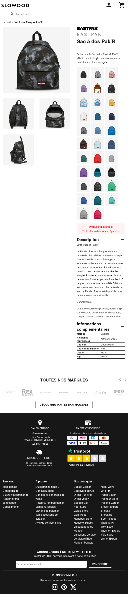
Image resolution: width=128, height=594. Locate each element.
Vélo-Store (107, 534)
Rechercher (22, 14)
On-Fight (106, 491)
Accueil (7, 22)
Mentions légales (46, 507)
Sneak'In (106, 510)
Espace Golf (81, 503)
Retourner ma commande (11, 501)
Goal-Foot (80, 514)
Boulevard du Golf (84, 491)
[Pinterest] (64, 587)
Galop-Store (81, 510)
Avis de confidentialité (49, 522)
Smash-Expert (109, 507)
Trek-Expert (107, 526)
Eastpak (89, 34)
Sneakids (106, 514)
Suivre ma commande (15, 495)
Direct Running (83, 495)
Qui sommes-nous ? (47, 487)
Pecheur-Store (109, 499)
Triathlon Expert (110, 530)
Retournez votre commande (39, 465)
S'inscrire (100, 564)
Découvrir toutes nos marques (64, 404)
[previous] (120, 380)
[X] (73, 587)
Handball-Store (83, 518)
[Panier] (122, 5)
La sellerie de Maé (85, 534)
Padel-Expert (108, 495)
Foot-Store (80, 507)
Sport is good (108, 518)
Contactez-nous (40, 433)
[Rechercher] (12, 14)
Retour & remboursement (50, 503)
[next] (125, 380)
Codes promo (11, 507)
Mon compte (10, 487)
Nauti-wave (107, 487)
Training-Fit (107, 522)
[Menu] (4, 14)
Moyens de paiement (48, 510)
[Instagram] (54, 587)
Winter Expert (109, 538)
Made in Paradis (83, 542)
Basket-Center (82, 487)
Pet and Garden (110, 503)
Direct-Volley (81, 499)
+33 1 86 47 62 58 (40, 443)
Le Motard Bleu (83, 538)
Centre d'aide (10, 491)
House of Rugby (83, 522)
